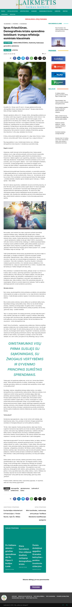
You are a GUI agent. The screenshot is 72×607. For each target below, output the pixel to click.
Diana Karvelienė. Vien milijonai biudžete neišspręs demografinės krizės (25, 555)
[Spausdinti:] (44, 58)
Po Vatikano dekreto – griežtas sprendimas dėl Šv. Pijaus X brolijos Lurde (61, 95)
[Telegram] (23, 58)
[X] (35, 58)
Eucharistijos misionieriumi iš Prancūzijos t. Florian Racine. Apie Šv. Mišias (13, 514)
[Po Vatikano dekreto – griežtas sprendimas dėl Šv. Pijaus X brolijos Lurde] (11, 537)
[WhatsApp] (31, 58)
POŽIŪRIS (15, 23)
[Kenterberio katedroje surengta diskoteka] (51, 133)
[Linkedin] (19, 58)
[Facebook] (14, 58)
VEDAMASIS (23, 23)
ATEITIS (15, 50)
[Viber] (27, 58)
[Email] (40, 58)
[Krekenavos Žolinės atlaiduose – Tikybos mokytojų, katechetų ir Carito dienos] (51, 124)
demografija (15, 488)
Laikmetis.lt (35, 488)
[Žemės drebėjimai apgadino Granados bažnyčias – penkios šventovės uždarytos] (38, 537)
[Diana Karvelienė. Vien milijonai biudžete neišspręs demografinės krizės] (25, 537)
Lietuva (6, 490)
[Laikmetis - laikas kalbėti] (36, 4)
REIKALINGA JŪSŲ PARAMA (36, 19)
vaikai (22, 490)
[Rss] (66, 605)
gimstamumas (25, 488)
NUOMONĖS (7, 23)
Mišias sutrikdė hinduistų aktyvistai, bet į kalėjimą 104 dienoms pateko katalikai (61, 117)
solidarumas (15, 490)
